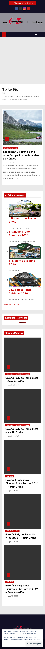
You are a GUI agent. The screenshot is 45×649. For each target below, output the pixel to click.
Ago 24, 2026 (13, 436)
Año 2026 (10, 374)
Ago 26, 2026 (13, 385)
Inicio (4, 93)
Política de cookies (33, 640)
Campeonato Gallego (22, 374)
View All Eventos (11, 304)
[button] (40, 34)
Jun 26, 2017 (10, 162)
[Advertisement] (22, 60)
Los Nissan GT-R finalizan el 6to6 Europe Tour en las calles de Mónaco (21, 155)
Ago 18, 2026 (13, 596)
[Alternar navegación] (36, 34)
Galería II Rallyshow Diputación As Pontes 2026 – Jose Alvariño (21, 589)
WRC (17, 531)
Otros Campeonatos (10, 148)
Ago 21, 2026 (13, 490)
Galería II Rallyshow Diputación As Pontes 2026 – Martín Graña (21, 483)
